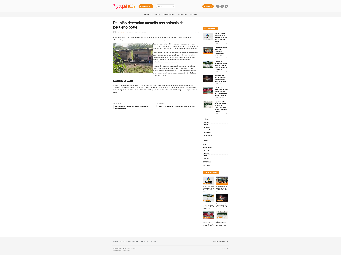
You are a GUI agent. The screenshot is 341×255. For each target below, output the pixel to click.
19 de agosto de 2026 (221, 97)
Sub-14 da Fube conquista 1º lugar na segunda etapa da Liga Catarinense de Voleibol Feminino (221, 91)
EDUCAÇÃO (207, 130)
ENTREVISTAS (182, 15)
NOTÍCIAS (147, 15)
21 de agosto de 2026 (221, 43)
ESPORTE (157, 15)
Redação (121, 32)
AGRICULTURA (208, 135)
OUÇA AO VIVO (147, 6)
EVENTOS (206, 153)
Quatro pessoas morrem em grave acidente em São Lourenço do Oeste (220, 78)
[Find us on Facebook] (218, 6)
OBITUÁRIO (193, 15)
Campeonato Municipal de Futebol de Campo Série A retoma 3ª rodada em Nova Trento (221, 65)
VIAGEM (206, 158)
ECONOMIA (207, 127)
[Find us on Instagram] (222, 6)
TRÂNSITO (207, 138)
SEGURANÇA (207, 132)
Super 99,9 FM (120, 248)
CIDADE (144, 32)
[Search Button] (173, 6)
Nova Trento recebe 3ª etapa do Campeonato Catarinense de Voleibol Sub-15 (221, 51)
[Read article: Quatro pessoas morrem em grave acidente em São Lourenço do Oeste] (208, 78)
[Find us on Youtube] (226, 6)
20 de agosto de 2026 (221, 57)
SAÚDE (206, 140)
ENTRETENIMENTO (168, 15)
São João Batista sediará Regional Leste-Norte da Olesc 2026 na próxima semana (221, 37)
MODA (206, 156)
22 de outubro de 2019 (133, 32)
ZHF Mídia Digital (126, 250)
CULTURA (206, 150)
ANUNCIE (209, 6)
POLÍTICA (206, 125)
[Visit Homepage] (124, 6)
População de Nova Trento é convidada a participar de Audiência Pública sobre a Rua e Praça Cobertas (221, 106)
